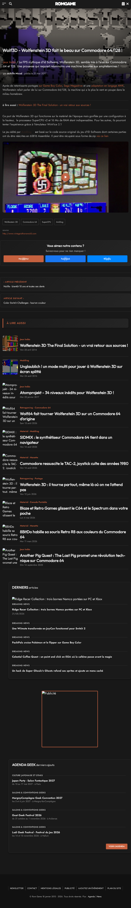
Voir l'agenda (117, 846)
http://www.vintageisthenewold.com (19, 233)
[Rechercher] (10, 4)
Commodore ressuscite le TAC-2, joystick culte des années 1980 (74, 463)
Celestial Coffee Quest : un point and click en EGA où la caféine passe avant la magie (62, 657)
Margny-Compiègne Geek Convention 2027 (37, 798)
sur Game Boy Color (50, 86)
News (99, 896)
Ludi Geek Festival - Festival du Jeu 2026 (36, 832)
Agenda (91, 896)
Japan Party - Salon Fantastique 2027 (33, 781)
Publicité (70, 888)
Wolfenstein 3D (11, 222)
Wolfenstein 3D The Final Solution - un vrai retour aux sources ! (55, 105)
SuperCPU (46, 222)
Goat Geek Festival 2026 (27, 815)
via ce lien (102, 136)
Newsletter (17, 888)
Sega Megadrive (73, 86)
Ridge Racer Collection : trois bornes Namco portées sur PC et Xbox (52, 609)
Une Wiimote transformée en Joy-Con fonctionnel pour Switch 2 (48, 628)
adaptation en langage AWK (107, 86)
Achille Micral (14, 73)
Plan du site (114, 888)
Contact (32, 888)
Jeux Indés (9, 62)
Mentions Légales (51, 888)
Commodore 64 (30, 222)
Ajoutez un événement (91, 888)
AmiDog (26, 132)
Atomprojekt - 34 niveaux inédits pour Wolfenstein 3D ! (67, 392)
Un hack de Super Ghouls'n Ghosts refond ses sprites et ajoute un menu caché (57, 671)
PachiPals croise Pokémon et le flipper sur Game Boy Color (46, 642)
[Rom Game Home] (65, 3)
